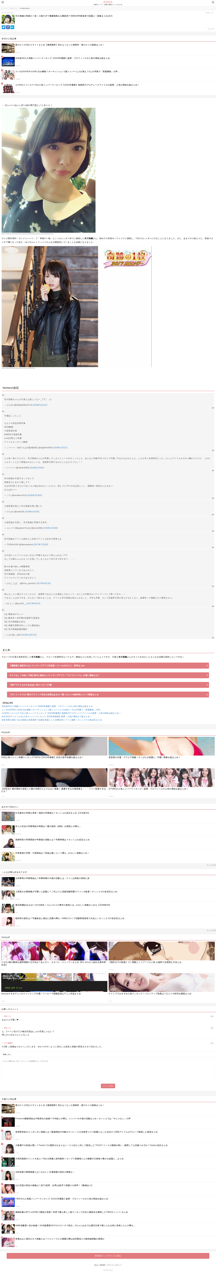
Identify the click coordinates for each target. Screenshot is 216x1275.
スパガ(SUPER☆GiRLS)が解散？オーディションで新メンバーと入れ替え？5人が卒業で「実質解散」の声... (51, 710)
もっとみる (211, 865)
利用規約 (103, 1265)
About (96, 1265)
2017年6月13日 (43, 583)
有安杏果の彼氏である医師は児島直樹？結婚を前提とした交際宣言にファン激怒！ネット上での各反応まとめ (52, 720)
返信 (212, 1016)
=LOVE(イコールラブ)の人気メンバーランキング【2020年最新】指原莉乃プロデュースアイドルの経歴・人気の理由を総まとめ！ (61, 713)
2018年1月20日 (37, 468)
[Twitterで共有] (4, 27)
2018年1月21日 (40, 405)
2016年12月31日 (29, 635)
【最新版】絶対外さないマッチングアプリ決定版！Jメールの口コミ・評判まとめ (47, 665)
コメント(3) (211, 28)
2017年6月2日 (33, 603)
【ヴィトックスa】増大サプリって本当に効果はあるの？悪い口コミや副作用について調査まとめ (54, 694)
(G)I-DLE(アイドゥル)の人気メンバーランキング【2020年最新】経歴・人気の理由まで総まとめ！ (47, 716)
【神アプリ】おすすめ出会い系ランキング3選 (31, 685)
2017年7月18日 (41, 544)
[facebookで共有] (8, 27)
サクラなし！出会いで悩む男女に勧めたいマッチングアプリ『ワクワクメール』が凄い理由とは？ (55, 675)
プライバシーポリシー (114, 1265)
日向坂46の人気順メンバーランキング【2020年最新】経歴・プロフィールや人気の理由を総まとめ (47, 706)
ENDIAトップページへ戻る (108, 1256)
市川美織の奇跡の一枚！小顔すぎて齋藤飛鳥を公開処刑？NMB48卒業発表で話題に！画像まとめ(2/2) (63, 16)
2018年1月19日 (32, 512)
